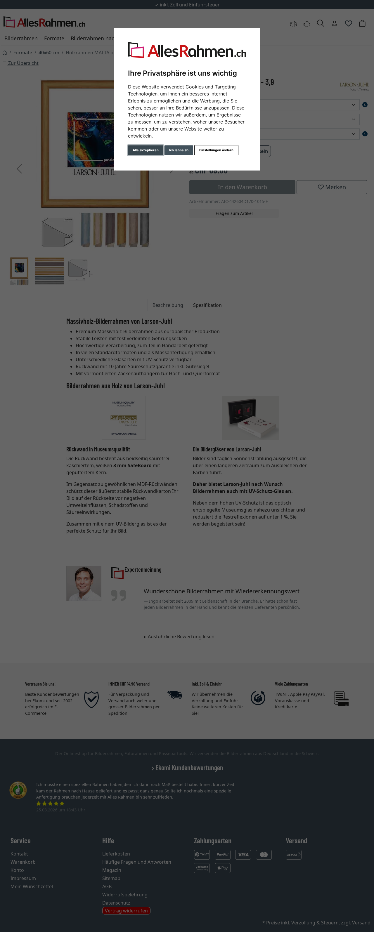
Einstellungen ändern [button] (216, 150)
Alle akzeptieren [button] (146, 150)
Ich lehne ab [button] (178, 150)
